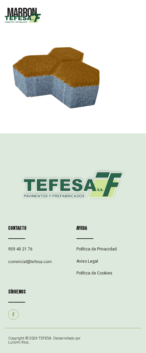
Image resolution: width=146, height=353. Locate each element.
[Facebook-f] (13, 314)
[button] (109, 18)
